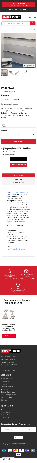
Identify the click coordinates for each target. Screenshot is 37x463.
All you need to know (18, 291)
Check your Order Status (27, 275)
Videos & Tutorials (7, 387)
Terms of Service (6, 415)
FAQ (2, 409)
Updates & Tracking (27, 278)
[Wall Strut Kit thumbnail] (4, 73)
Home (3, 30)
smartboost (18, 446)
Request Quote (18, 159)
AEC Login (13, 9)
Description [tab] (18, 175)
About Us (4, 389)
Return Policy (5, 412)
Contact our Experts (10, 278)
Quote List (24, 9)
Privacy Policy (6, 417)
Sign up (32, 429)
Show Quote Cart (18, 165)
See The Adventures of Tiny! (19, 4)
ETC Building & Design (8, 395)
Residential (5, 381)
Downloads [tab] (18, 183)
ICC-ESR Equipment (15, 30)
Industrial (4, 384)
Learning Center (6, 397)
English (17, 437)
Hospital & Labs (6, 378)
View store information (9, 154)
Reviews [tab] (18, 179)
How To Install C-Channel (16, 249)
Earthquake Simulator (8, 392)
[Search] (32, 23)
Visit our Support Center (10, 275)
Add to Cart (8, 336)
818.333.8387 (10, 362)
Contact (4, 400)
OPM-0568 (11, 194)
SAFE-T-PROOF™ (9, 91)
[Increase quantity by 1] (33, 134)
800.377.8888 (12, 365)
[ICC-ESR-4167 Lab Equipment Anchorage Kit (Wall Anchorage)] (9, 314)
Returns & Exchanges (18, 289)
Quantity (4, 130)
